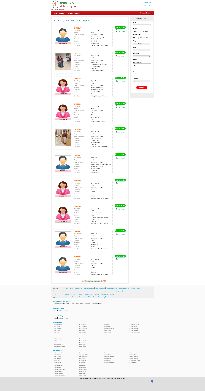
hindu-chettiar (57, 326)
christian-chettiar (133, 326)
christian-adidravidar (134, 324)
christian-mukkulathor (134, 332)
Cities (72, 303)
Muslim (66, 311)
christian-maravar (133, 328)
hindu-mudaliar (82, 324)
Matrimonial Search (89, 288)
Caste (61, 303)
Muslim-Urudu (82, 346)
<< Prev (84, 280)
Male (135, 31)
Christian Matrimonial (111, 288)
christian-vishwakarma (59, 346)
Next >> (103, 280)
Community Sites (104, 291)
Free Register (75, 13)
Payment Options (135, 288)
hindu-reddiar (107, 326)
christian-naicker (58, 337)
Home (55, 13)
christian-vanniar (58, 342)
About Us (67, 297)
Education (87, 303)
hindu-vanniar (107, 330)
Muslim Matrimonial (124, 288)
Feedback (79, 294)
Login (71, 288)
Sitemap (112, 294)
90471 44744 (147, 5)
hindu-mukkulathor (83, 326)
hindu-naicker (82, 332)
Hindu (55, 311)
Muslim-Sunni (82, 342)
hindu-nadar (82, 330)
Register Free (78, 288)
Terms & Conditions (77, 297)
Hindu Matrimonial (100, 288)
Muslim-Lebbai (82, 339)
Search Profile (64, 13)
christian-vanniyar (58, 344)
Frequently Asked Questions (91, 294)
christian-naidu (57, 339)
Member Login (148, 2)
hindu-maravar (57, 334)
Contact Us (68, 294)
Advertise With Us (85, 291)
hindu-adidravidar (58, 324)
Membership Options (116, 291)
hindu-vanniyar (107, 332)
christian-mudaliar (133, 330)
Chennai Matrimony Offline (72, 291)
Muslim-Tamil (82, 344)
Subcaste (66, 303)
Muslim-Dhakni (82, 337)
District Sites (145, 13)
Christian (60, 311)
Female (145, 31)
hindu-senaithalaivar (109, 328)
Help (74, 294)
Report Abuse (104, 294)
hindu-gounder (57, 328)
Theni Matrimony (59, 21)
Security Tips (96, 297)
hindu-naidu (82, 334)
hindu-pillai (106, 324)
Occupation (95, 303)
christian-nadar (133, 334)
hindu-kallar (57, 332)
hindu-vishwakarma (109, 334)
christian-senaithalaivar (60, 340)
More (100, 303)
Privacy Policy (87, 297)
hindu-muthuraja (83, 328)
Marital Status (79, 303)
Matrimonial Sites (71, 21)
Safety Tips (105, 297)
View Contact (121, 31)
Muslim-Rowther (83, 340)
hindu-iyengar (57, 330)
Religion (56, 303)
